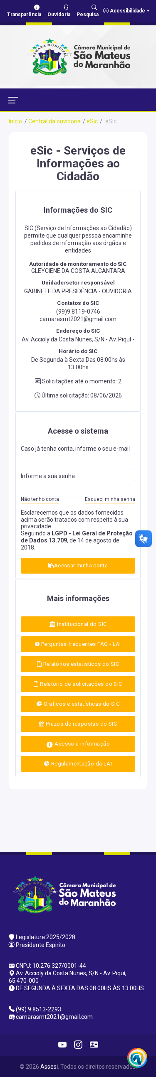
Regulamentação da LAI (81, 764)
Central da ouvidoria (54, 121)
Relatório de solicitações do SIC (80, 684)
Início (15, 121)
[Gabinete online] (94, 1045)
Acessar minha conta (81, 565)
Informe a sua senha (48, 476)
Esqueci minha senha (110, 499)
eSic (92, 121)
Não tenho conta (40, 499)
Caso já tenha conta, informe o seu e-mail (75, 448)
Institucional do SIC (81, 624)
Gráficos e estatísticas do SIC (80, 704)
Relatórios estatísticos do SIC (80, 664)
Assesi (49, 1066)
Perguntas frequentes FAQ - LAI (80, 644)
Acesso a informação (81, 744)
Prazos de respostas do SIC (80, 724)
